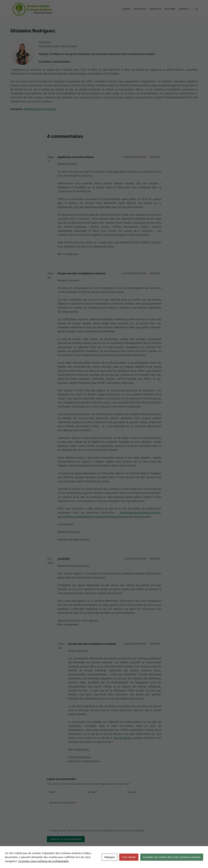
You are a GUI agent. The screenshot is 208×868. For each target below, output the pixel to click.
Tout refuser (129, 857)
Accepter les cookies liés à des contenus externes (172, 857)
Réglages (109, 857)
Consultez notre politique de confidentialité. (43, 861)
